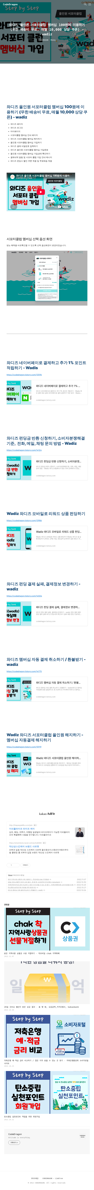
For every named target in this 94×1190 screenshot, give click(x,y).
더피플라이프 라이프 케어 (22, 828)
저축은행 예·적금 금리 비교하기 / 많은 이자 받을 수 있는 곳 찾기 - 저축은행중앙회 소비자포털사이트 (40, 885)
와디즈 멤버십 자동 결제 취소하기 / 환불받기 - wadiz (25, 890)
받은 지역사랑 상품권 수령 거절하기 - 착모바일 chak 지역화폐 (28, 879)
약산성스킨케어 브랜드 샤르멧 (24, 846)
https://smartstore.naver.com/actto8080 (25, 843)
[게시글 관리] (16, 865)
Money (10, 875)
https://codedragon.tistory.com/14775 (24, 671)
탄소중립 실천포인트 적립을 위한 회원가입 (22, 887)
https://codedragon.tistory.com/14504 (24, 596)
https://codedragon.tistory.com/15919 (24, 747)
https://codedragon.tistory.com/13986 (24, 520)
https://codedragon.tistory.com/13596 (24, 374)
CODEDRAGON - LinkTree (52, 1178)
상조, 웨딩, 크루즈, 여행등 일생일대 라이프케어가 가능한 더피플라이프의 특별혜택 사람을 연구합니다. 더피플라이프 (39, 833)
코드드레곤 (34, 1178)
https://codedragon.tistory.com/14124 (24, 450)
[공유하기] (13, 865)
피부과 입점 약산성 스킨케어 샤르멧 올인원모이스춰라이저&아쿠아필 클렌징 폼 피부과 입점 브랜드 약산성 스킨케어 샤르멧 (38, 851)
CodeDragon (10, 4)
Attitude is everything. (19, 1138)
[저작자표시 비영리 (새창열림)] (32, 865)
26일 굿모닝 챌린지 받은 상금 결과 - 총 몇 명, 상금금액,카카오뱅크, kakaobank (34, 882)
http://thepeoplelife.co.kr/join (20, 825)
